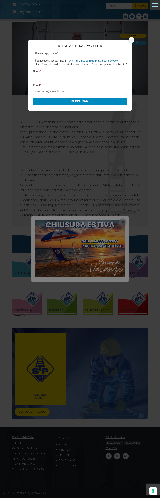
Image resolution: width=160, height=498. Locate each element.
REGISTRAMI (80, 101)
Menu (155, 5)
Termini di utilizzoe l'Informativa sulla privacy (92, 60)
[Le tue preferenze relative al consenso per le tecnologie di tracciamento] (153, 491)
